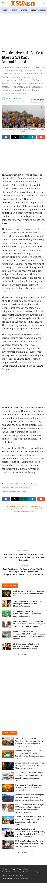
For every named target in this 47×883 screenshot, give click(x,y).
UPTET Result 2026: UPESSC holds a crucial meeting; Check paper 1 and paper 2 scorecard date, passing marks (29, 776)
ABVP (16, 484)
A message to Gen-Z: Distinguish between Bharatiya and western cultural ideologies (28, 788)
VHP (10, 484)
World (24, 10)
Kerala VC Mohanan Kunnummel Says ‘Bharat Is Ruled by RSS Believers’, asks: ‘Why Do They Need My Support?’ (29, 624)
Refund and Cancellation (10, 872)
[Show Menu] (3, 3)
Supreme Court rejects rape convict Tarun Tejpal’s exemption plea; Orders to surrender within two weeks (29, 821)
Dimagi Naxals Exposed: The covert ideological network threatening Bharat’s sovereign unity (29, 766)
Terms (13, 869)
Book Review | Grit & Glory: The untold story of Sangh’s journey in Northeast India (28, 593)
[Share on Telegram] (32, 137)
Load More (23, 655)
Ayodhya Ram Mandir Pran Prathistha (16, 488)
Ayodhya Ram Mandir (28, 484)
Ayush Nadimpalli (13, 99)
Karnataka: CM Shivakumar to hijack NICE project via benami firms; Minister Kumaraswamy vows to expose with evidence (30, 808)
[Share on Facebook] (6, 137)
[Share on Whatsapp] (23, 137)
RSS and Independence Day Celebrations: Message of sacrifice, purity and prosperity (27, 614)
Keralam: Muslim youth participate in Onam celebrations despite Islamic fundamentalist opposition (29, 797)
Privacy (4, 869)
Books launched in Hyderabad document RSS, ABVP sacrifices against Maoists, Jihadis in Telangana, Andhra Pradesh (29, 635)
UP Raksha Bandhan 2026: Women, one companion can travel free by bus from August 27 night (29, 844)
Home (4, 10)
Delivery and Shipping (30, 872)
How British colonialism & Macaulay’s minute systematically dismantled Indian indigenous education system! (29, 742)
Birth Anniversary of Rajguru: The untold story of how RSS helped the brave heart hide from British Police (27, 646)
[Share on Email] (41, 137)
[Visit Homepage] (23, 3)
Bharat (13, 10)
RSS (24, 491)
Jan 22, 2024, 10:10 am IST (14, 101)
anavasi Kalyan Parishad (11, 491)
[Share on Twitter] (15, 137)
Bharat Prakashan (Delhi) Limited (13, 876)
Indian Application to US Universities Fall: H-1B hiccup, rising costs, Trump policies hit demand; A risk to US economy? (30, 833)
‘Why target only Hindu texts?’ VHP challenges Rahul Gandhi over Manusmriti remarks (27, 604)
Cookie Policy (23, 869)
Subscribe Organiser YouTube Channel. (23, 506)
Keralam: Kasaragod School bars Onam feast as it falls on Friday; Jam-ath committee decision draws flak (29, 755)
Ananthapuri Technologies (20, 878)
